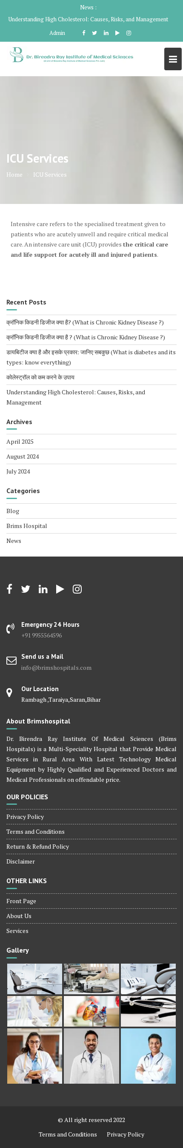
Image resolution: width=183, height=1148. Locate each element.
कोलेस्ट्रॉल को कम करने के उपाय (40, 377)
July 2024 (18, 471)
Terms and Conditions (35, 831)
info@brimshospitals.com (56, 667)
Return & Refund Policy (37, 846)
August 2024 (22, 456)
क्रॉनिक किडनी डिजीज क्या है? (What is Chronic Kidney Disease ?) (85, 322)
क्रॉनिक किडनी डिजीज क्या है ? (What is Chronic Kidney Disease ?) (85, 337)
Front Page (21, 901)
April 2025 (20, 441)
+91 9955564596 (41, 635)
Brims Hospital (26, 526)
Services (17, 931)
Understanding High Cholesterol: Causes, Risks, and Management (88, 19)
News (13, 541)
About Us (18, 916)
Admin (57, 33)
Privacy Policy (25, 816)
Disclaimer (20, 861)
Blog (12, 511)
